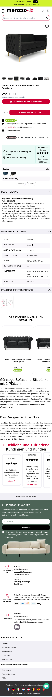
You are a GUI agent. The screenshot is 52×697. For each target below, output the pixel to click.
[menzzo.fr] (8, 689)
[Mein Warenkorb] (48, 10)
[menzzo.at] (28, 689)
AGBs (4, 678)
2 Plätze (31, 184)
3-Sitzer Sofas (17, 439)
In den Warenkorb (30, 112)
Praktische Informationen (17, 290)
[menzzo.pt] (43, 689)
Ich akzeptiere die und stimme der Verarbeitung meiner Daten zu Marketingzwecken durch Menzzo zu (26, 534)
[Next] (47, 347)
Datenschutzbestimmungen (28, 532)
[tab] (26, 192)
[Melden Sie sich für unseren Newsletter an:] (26, 521)
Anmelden (26, 528)
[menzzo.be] (33, 689)
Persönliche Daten (8, 674)
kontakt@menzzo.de (21, 616)
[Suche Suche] (47, 18)
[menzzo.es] (38, 689)
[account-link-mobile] (44, 10)
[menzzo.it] (18, 689)
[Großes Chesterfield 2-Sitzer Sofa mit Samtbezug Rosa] (18, 342)
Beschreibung (9, 192)
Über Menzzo (6, 670)
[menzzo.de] (13, 689)
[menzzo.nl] (23, 689)
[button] (47, 26)
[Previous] (5, 347)
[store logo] (23, 9)
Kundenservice (7, 659)
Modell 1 (21, 184)
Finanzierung (6, 655)
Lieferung (5, 643)
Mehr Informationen (13, 231)
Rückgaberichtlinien (9, 647)
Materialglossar (7, 651)
